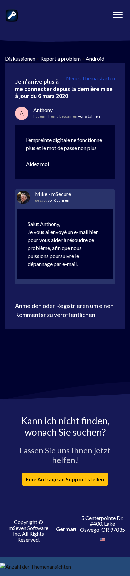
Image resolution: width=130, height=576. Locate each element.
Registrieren (72, 305)
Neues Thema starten (90, 78)
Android (95, 58)
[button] (117, 13)
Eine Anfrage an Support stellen (65, 479)
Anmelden (28, 305)
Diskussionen (20, 58)
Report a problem (60, 58)
